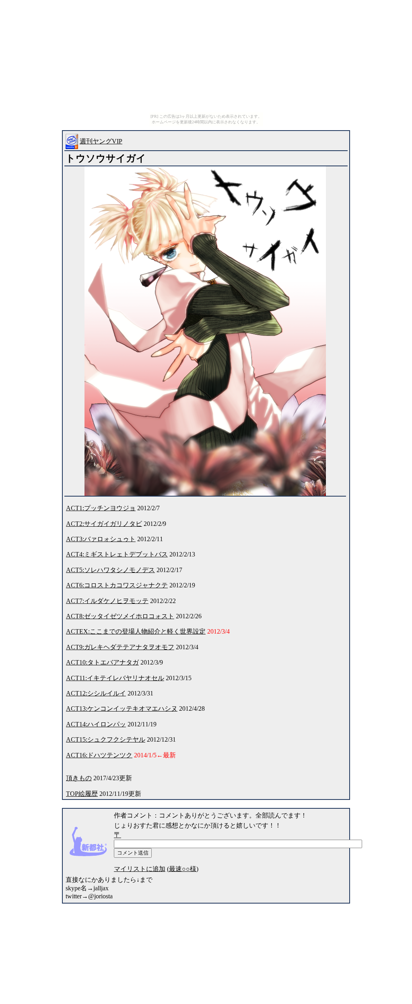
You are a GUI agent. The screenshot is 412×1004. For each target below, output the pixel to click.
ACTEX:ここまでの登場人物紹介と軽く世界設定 (136, 631)
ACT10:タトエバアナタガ (102, 662)
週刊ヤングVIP (101, 141)
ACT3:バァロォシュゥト (101, 539)
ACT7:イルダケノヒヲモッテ (107, 600)
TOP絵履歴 (82, 793)
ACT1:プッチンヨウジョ (101, 508)
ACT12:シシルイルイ (96, 693)
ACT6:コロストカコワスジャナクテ (117, 585)
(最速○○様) (182, 868)
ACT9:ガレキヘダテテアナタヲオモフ (120, 647)
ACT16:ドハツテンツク (99, 755)
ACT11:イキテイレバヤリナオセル (115, 678)
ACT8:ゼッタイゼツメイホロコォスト (120, 616)
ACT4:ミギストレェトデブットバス (117, 554)
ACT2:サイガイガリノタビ (104, 523)
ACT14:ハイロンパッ (96, 724)
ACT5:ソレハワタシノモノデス (110, 569)
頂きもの (79, 778)
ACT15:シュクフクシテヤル (105, 739)
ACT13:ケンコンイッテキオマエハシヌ (121, 708)
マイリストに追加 (139, 868)
